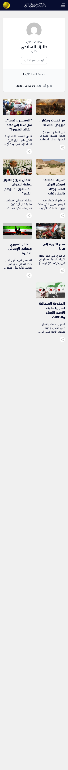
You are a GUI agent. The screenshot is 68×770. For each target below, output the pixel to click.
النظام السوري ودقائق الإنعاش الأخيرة (20, 248)
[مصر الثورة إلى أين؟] (50, 238)
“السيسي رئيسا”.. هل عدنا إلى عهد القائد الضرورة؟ (18, 125)
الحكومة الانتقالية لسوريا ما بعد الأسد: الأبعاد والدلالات (52, 310)
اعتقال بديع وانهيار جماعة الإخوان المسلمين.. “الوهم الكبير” (18, 186)
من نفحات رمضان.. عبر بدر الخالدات (52, 123)
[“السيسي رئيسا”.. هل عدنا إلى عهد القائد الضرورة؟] (17, 114)
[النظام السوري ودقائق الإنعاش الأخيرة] (17, 238)
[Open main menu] (62, 5)
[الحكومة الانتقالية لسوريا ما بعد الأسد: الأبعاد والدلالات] (50, 297)
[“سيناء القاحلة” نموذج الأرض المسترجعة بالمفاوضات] (50, 174)
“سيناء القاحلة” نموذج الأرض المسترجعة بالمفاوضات (54, 186)
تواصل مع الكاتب (34, 60)
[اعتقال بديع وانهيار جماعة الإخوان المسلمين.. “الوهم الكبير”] (17, 174)
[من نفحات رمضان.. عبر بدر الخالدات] (50, 114)
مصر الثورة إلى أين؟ (54, 246)
